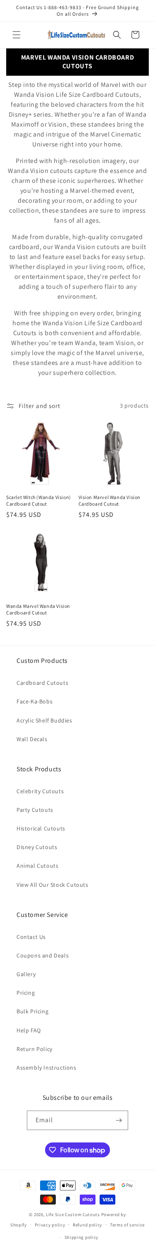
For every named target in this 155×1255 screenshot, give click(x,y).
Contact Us (31, 937)
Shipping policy (81, 1237)
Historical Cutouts (41, 828)
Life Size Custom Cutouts (73, 1214)
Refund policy (87, 1225)
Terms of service (127, 1225)
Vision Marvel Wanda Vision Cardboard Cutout (110, 500)
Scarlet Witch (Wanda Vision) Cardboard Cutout (38, 500)
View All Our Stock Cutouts (52, 884)
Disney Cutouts (37, 847)
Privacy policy (50, 1225)
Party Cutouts (35, 809)
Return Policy (34, 1049)
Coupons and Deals (43, 955)
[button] (16, 35)
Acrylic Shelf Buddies (44, 720)
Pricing (26, 992)
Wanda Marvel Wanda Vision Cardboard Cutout (38, 609)
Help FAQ (29, 1030)
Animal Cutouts (37, 865)
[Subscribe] (119, 1120)
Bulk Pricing (32, 1011)
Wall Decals (32, 739)
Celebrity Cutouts (40, 791)
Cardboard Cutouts (42, 682)
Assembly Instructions (46, 1067)
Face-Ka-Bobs (34, 701)
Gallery (26, 974)
